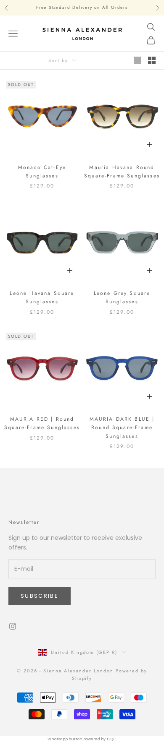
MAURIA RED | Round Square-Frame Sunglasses (42, 423)
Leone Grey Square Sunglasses (122, 297)
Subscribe (39, 596)
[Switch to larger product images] (137, 60)
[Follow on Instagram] (12, 626)
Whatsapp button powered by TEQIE (82, 739)
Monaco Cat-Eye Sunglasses (42, 172)
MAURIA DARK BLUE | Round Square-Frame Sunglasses (122, 427)
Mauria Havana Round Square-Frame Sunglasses (122, 172)
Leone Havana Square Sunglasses (42, 297)
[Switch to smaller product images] (152, 60)
